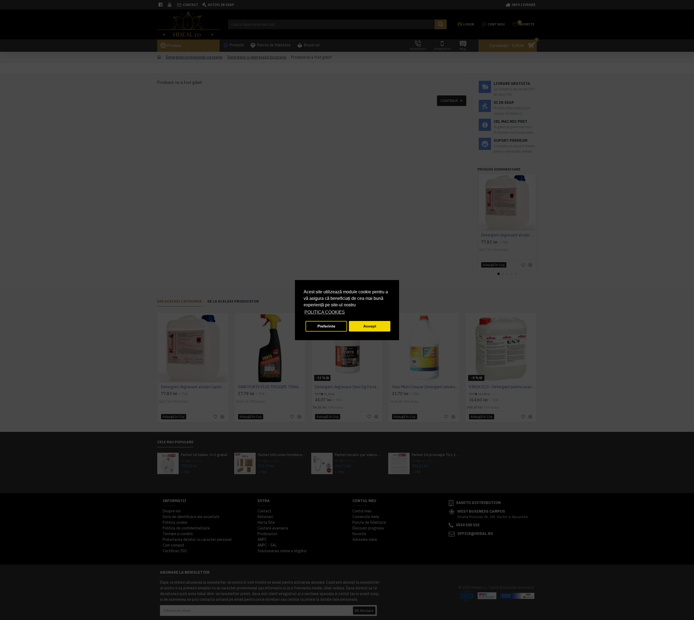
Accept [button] (369, 326)
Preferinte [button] (326, 326)
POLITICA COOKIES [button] (324, 312)
